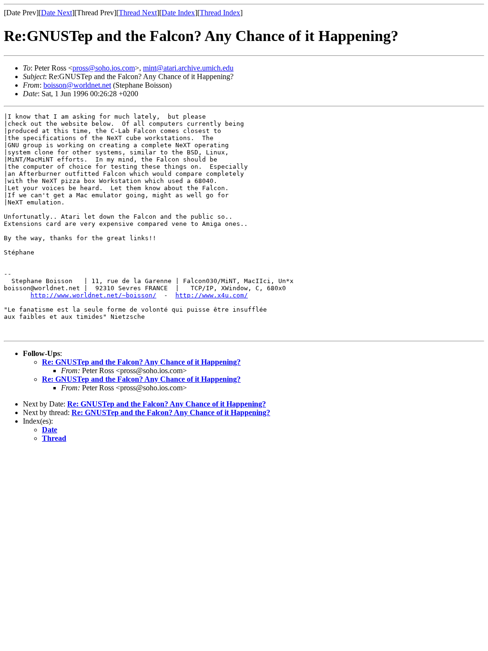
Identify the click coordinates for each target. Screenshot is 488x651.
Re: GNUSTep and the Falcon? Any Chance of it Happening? (141, 362)
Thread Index (220, 13)
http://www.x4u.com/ (211, 295)
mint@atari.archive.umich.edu (188, 68)
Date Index (178, 13)
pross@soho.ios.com (103, 68)
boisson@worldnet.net (77, 85)
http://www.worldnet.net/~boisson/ (93, 295)
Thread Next (138, 13)
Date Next (56, 13)
